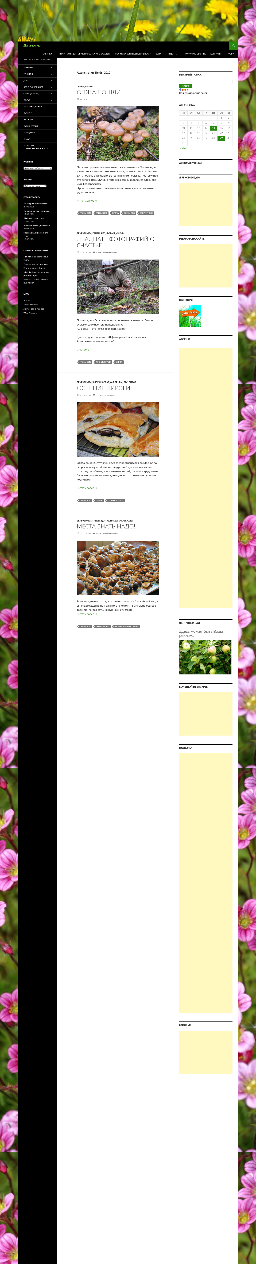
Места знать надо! (106, 526)
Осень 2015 (129, 213)
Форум (231, 54)
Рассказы (28, 120)
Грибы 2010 (85, 213)
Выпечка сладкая (103, 382)
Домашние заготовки (114, 521)
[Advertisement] (205, 204)
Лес (103, 233)
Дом (26, 81)
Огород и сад (31, 94)
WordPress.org (30, 313)
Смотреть (83, 349)
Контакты (215, 54)
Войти (27, 300)
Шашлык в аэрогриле (34, 218)
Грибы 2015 (101, 213)
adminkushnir (30, 257)
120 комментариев (107, 253)
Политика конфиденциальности (133, 54)
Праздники (29, 133)
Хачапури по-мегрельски (36, 204)
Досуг (27, 100)
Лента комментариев (34, 309)
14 (213, 128)
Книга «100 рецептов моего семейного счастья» (84, 54)
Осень (89, 87)
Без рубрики (84, 233)
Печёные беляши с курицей (37, 211)
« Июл (183, 148)
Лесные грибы (103, 362)
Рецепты (172, 54)
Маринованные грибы (126, 626)
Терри (26, 268)
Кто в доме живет (33, 87)
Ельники (47, 54)
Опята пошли (99, 92)
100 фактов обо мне (195, 54)
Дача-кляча (32, 45)
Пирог (132, 382)
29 (221, 138)
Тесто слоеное (115, 500)
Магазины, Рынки (33, 107)
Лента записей (31, 305)
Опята (115, 213)
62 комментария (105, 395)
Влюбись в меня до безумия (37, 225)
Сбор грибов (146, 213)
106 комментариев (107, 534)
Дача (158, 54)
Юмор (27, 139)
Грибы (80, 87)
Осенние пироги (103, 388)
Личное (110, 233)
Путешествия (31, 126)
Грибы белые (103, 626)
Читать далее (87, 200)
